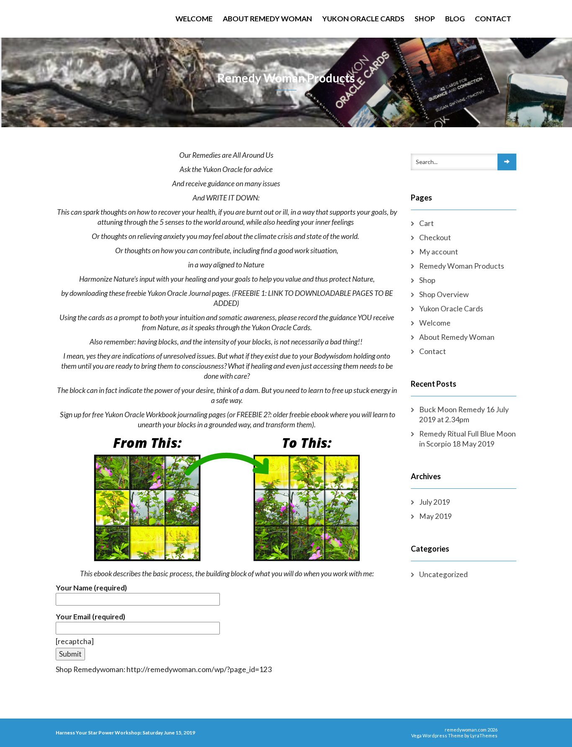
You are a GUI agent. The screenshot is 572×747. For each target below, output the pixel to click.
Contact (493, 18)
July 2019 (434, 502)
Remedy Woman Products (461, 266)
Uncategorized (443, 574)
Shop (425, 18)
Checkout (435, 237)
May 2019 (435, 516)
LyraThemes (483, 735)
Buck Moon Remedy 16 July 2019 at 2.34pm (464, 414)
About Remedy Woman (267, 18)
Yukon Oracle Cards (363, 18)
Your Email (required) (90, 616)
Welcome (194, 18)
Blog (455, 18)
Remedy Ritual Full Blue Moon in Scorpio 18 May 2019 (467, 438)
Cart (426, 223)
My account (438, 251)
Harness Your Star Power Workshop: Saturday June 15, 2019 (125, 732)
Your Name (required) (91, 587)
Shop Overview (444, 294)
